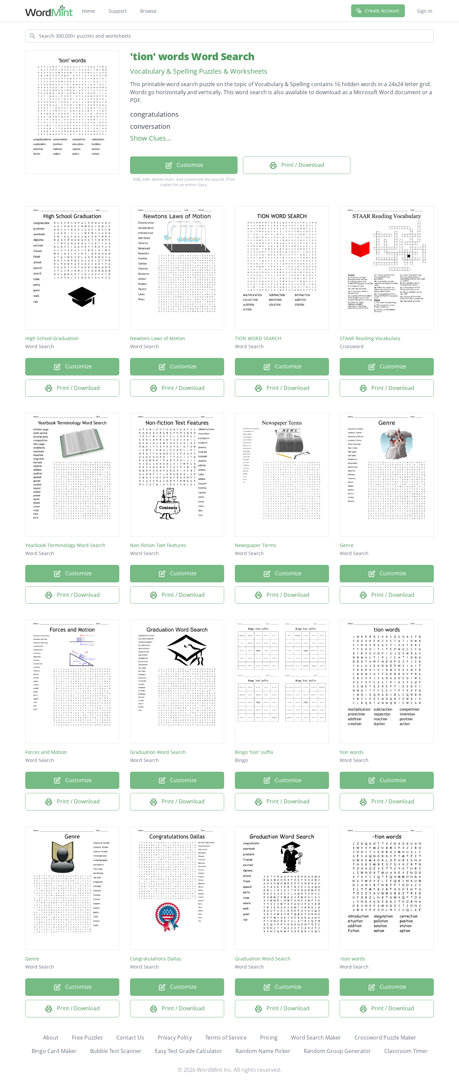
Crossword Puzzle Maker (385, 1037)
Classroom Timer (406, 1051)
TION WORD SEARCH (258, 338)
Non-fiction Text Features (158, 545)
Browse (148, 11)
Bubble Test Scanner (115, 1051)
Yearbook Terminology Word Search (65, 545)
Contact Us (130, 1037)
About (50, 1037)
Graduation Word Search (158, 752)
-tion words (352, 958)
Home (88, 11)
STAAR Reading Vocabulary (370, 338)
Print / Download (302, 165)
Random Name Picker (263, 1051)
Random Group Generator (337, 1051)
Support (118, 11)
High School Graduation (52, 338)
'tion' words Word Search (192, 56)
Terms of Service (226, 1037)
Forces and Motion (46, 752)
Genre (346, 545)
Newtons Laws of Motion (157, 338)
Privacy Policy (175, 1037)
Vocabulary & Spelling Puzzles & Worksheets (198, 71)
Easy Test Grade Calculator (188, 1051)
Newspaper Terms (255, 545)
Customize (189, 165)
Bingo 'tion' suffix (254, 752)
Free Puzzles (87, 1037)
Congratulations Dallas (155, 958)
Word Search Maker (316, 1037)
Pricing (269, 1037)
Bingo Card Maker (54, 1051)
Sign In (424, 11)
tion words (352, 752)
